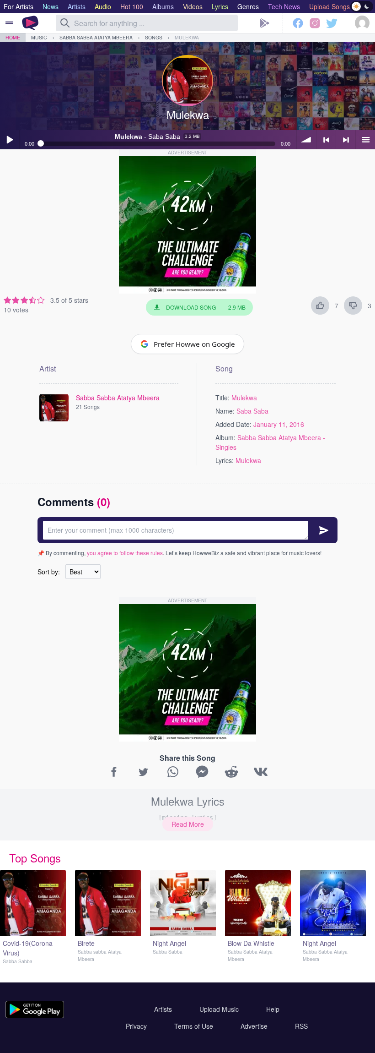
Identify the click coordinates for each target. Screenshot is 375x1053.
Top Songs (35, 858)
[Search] (64, 23)
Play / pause (9, 139)
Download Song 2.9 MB (206, 307)
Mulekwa (187, 37)
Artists (163, 1009)
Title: (222, 397)
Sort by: (49, 571)
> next (345, 139)
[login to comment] (188, 530)
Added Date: (233, 424)
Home (12, 37)
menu (365, 139)
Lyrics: (224, 460)
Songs (153, 37)
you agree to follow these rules (125, 553)
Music (39, 37)
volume (306, 139)
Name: (225, 410)
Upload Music (219, 1009)
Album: (225, 437)
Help (272, 1009)
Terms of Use (193, 1026)
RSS (301, 1026)
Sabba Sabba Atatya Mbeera (96, 37)
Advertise (254, 1026)
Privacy (136, 1026)
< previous (326, 139)
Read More (187, 824)
